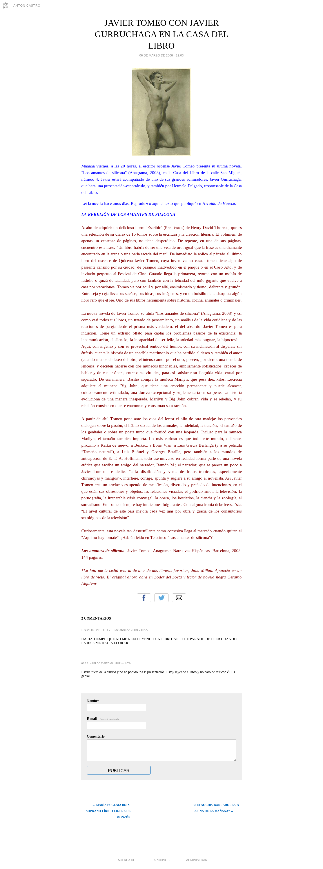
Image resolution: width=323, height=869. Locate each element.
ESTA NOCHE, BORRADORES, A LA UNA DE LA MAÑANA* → (215, 808)
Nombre (93, 701)
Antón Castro (26, 5)
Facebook (144, 597)
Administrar (196, 860)
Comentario (96, 736)
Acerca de (126, 860)
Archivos (161, 860)
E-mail (103, 718)
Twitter (161, 597)
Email (179, 597)
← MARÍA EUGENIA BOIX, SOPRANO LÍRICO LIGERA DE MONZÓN (108, 811)
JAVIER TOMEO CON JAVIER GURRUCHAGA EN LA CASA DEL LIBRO (161, 34)
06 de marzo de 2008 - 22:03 (161, 55)
